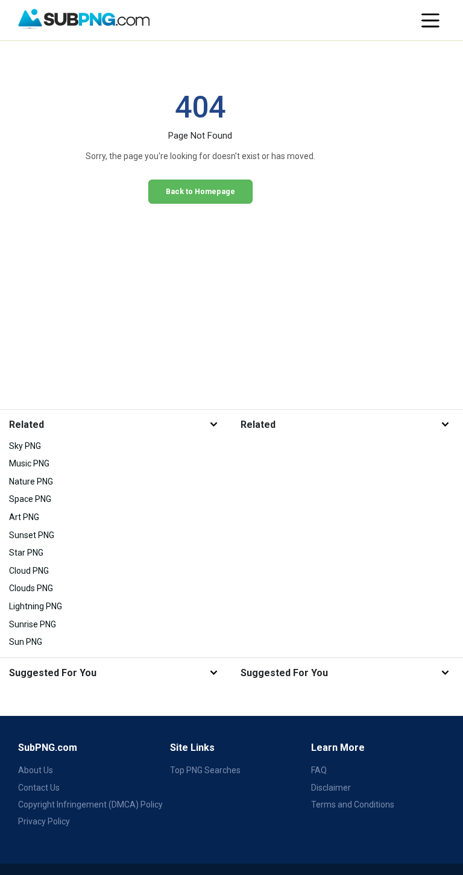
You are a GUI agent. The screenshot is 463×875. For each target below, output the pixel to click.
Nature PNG (31, 481)
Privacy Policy (44, 821)
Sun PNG (25, 642)
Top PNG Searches (205, 770)
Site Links (192, 747)
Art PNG (24, 517)
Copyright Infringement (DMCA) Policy (90, 804)
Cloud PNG (29, 570)
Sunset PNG (31, 535)
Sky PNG (25, 446)
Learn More (338, 747)
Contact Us (39, 787)
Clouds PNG (31, 588)
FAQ (319, 770)
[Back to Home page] (84, 19)
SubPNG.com (47, 747)
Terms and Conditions (352, 804)
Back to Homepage (200, 191)
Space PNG (30, 499)
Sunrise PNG (32, 624)
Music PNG (29, 463)
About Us (35, 770)
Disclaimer (331, 787)
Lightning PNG (35, 606)
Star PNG (26, 552)
